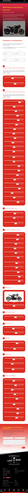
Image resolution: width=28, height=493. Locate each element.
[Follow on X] (5, 477)
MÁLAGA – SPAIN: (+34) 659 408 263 (6, 471)
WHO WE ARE (16, 482)
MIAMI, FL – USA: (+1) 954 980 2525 (6, 472)
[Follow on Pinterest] (6, 477)
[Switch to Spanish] (24, 0)
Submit (23, 447)
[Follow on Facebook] (3, 477)
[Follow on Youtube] (9, 477)
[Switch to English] (23, 0)
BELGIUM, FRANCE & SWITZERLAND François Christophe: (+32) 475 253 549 (6, 474)
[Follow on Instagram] (8, 477)
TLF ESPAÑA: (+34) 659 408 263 (11, 492)
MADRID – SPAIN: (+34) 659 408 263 (6, 470)
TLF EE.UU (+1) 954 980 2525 (17, 492)
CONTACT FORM (16, 472)
